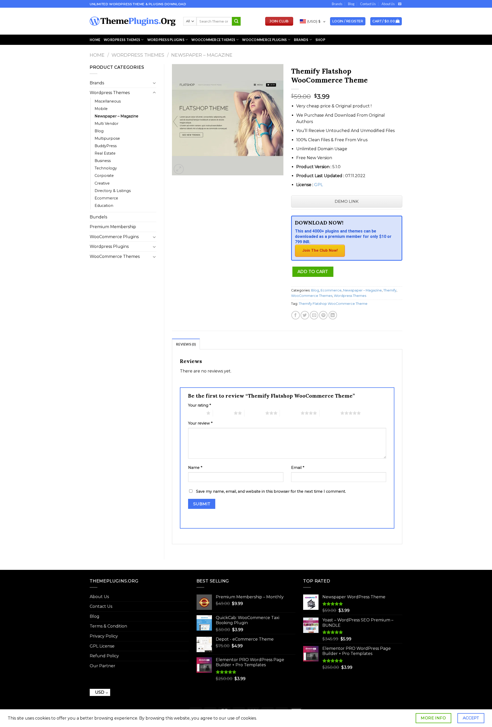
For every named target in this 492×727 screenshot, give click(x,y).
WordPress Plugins (165, 40)
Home (95, 40)
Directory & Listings (113, 190)
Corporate (104, 175)
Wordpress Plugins (109, 246)
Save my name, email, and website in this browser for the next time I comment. (271, 491)
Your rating (199, 405)
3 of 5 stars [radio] (254, 413)
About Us (388, 4)
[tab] (186, 344)
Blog (351, 4)
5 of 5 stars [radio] (330, 413)
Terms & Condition (108, 626)
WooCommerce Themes (213, 40)
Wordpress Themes (137, 55)
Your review (200, 423)
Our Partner (102, 665)
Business (103, 160)
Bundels (98, 217)
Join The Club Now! (320, 250)
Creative (102, 183)
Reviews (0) (186, 344)
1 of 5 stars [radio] (196, 413)
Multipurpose (107, 138)
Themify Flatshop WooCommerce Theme (333, 304)
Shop (320, 40)
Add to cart (313, 271)
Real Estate (105, 153)
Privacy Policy (104, 636)
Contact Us (368, 4)
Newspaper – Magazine (201, 55)
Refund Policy (104, 655)
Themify (389, 290)
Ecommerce (106, 198)
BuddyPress (106, 146)
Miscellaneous (108, 101)
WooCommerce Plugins (264, 40)
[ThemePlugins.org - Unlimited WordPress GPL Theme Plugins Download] (133, 21)
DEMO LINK (346, 201)
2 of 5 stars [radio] (223, 413)
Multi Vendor (106, 123)
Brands (337, 4)
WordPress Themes (122, 40)
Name (195, 467)
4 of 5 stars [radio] (290, 413)
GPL (318, 184)
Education (104, 205)
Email (297, 467)
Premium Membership (113, 226)
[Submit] (236, 21)
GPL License (102, 646)
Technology (106, 168)
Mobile (101, 108)
